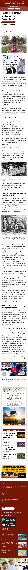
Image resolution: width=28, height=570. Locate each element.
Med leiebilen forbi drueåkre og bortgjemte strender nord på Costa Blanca (8, 536)
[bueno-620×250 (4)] (14, 569)
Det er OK (11, 8)
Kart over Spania (6, 550)
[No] (26, 5)
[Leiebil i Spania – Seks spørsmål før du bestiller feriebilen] (22, 545)
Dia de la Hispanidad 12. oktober (11, 114)
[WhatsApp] (2, 27)
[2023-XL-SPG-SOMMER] (14, 471)
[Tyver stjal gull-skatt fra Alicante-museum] (21, 435)
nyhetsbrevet (21, 379)
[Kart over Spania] (22, 553)
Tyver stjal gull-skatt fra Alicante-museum (10, 435)
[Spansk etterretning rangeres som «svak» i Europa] (21, 444)
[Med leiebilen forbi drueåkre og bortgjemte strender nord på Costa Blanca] (22, 537)
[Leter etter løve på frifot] (21, 456)
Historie (3, 22)
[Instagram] (4, 491)
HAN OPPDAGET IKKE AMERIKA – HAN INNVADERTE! (11, 177)
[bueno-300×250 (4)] (14, 64)
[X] (6, 491)
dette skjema (10, 499)
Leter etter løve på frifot (9, 455)
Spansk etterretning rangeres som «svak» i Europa (9, 446)
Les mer (17, 8)
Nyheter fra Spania (10, 22)
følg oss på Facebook (6, 381)
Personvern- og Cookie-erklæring (5, 504)
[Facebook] (1, 491)
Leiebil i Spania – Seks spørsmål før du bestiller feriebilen (9, 544)
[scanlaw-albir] (14, 397)
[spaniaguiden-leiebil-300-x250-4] (14, 416)
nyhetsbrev (3, 485)
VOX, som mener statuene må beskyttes (13, 87)
